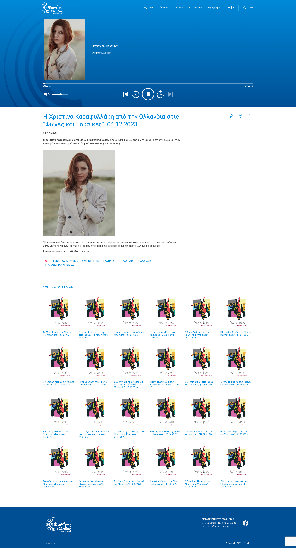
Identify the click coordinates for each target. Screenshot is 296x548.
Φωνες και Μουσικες (66, 261)
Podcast (178, 7)
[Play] (148, 94)
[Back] (125, 94)
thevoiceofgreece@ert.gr (215, 526)
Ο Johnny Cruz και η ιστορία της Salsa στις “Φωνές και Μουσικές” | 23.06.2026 (128, 385)
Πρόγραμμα (214, 7)
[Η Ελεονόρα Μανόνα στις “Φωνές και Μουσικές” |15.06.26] (59, 411)
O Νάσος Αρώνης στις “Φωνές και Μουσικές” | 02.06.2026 (200, 433)
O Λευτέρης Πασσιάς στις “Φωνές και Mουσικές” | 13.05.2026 (198, 484)
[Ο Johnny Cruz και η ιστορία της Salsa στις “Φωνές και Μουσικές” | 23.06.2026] (130, 361)
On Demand (195, 7)
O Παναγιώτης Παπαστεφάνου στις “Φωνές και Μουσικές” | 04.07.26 (94, 335)
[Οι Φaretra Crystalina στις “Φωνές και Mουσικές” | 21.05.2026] (95, 461)
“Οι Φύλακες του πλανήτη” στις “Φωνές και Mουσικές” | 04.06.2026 (130, 434)
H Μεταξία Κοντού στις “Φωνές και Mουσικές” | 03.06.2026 (165, 433)
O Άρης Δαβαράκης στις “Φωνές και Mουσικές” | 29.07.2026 (197, 335)
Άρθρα (164, 7)
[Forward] (160, 94)
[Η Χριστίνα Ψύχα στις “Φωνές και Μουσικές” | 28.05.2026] (236, 411)
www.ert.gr (51, 543)
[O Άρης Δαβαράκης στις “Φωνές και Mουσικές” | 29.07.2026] (201, 311)
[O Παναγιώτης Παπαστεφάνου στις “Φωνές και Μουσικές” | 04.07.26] (95, 311)
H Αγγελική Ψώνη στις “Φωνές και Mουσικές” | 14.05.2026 (165, 482)
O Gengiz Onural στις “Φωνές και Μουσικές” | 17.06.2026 (200, 383)
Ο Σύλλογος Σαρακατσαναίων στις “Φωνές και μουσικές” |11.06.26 (94, 434)
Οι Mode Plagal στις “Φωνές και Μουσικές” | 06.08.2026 (57, 333)
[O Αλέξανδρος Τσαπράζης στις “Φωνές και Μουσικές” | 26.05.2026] (59, 461)
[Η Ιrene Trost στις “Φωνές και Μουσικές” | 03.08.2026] (130, 311)
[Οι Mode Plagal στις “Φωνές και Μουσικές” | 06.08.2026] (59, 311)
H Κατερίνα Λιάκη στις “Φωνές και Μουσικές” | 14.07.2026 (58, 383)
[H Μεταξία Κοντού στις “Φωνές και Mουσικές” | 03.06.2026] (166, 411)
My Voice (149, 7)
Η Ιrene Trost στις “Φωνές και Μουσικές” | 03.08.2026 (129, 333)
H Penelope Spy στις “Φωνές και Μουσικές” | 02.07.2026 (93, 383)
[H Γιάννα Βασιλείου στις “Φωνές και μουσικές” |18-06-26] (166, 361)
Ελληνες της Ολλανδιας (119, 261)
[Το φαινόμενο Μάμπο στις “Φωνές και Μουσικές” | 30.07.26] (166, 311)
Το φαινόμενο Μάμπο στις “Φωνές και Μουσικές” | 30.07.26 (163, 335)
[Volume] (47, 94)
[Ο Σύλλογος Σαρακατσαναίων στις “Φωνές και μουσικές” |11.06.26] (95, 411)
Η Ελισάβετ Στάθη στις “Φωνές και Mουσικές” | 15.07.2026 (236, 333)
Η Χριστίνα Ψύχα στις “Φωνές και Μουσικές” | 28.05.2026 (235, 433)
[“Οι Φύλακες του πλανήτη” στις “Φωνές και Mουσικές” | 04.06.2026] (130, 411)
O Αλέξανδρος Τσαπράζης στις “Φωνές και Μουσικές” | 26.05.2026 (59, 484)
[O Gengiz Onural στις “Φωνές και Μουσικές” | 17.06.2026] (201, 361)
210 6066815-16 (211, 522)
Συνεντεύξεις (91, 261)
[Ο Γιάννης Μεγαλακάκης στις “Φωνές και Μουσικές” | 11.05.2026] (236, 461)
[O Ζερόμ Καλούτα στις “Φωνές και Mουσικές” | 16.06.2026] (236, 361)
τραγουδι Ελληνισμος (59, 264)
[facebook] (245, 522)
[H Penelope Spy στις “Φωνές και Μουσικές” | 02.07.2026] (95, 361)
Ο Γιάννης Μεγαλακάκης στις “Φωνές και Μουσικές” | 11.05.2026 (235, 484)
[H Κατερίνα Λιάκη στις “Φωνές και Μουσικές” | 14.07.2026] (59, 361)
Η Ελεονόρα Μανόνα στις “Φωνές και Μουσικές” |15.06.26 (55, 434)
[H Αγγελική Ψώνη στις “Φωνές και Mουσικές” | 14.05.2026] (166, 461)
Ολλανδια (144, 261)
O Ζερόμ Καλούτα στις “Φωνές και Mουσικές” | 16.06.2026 (235, 383)
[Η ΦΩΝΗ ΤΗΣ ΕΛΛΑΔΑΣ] (52, 8)
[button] (251, 7)
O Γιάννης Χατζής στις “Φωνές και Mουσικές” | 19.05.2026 (129, 482)
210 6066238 (229, 522)
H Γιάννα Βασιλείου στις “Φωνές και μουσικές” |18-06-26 (165, 385)
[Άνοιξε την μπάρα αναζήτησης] (244, 7)
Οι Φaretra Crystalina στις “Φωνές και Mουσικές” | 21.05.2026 (92, 484)
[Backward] (136, 94)
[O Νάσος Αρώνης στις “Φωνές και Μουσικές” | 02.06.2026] (201, 411)
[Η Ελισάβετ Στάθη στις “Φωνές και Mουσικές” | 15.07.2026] (236, 311)
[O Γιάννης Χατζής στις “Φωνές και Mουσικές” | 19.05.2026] (130, 461)
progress (48, 85)
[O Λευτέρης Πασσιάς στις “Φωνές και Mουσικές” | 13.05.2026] (201, 461)
